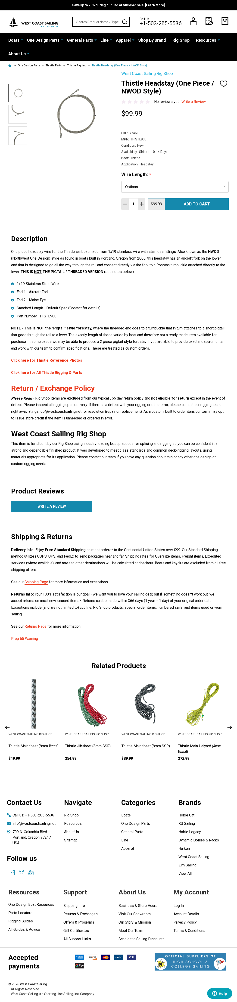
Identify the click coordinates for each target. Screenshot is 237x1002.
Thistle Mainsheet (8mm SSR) (202, 746)
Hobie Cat (186, 815)
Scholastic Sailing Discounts (141, 939)
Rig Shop (181, 40)
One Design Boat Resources (31, 904)
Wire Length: (136, 175)
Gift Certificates (76, 930)
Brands (189, 802)
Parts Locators (20, 913)
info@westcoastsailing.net (34, 823)
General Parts (80, 40)
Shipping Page (36, 582)
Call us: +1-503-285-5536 (33, 815)
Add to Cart (197, 204)
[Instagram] (21, 872)
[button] (190, 962)
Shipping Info (74, 905)
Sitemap (71, 840)
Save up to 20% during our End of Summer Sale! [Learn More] (118, 5)
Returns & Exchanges (80, 914)
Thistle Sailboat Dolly (26, 746)
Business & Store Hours (137, 905)
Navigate (78, 802)
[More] (22, 39)
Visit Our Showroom (134, 914)
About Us (17, 53)
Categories (138, 802)
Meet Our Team (130, 930)
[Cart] (225, 21)
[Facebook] (12, 872)
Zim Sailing (187, 865)
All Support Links (77, 939)
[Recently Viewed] (209, 21)
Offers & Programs (78, 922)
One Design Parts (43, 40)
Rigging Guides (20, 921)
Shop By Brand (152, 40)
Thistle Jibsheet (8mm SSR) (144, 746)
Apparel (123, 40)
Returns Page (36, 626)
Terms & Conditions (189, 930)
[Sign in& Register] (193, 21)
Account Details (186, 914)
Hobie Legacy (189, 832)
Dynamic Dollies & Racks (198, 840)
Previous (7, 727)
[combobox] (101, 22)
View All (185, 873)
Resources (206, 40)
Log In (179, 905)
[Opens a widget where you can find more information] (219, 994)
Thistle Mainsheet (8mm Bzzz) (90, 746)
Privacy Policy (185, 922)
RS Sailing (186, 823)
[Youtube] (31, 872)
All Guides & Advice (24, 929)
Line (104, 40)
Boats (13, 40)
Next (229, 727)
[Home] (10, 65)
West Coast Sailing (193, 857)
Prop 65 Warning (24, 638)
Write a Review (193, 101)
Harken (184, 848)
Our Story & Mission (134, 922)
